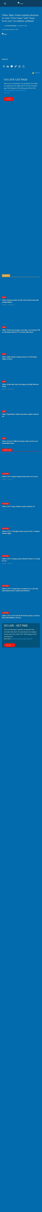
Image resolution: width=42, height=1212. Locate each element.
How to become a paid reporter (21, 639)
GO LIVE (6, 93)
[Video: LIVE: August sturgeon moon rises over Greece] (21, 468)
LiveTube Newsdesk (11, 25)
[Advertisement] (21, 189)
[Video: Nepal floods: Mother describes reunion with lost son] (21, 405)
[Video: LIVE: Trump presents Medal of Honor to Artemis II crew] (21, 552)
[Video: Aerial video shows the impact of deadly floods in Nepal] (21, 377)
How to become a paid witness (14, 90)
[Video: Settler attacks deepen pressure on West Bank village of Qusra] (21, 347)
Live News (5, 473)
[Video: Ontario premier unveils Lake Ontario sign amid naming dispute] (21, 293)
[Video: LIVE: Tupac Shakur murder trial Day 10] (21, 495)
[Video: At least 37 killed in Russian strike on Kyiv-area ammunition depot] (21, 432)
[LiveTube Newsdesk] (3, 26)
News (4, 297)
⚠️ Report (36, 72)
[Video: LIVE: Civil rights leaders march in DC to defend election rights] (21, 522)
